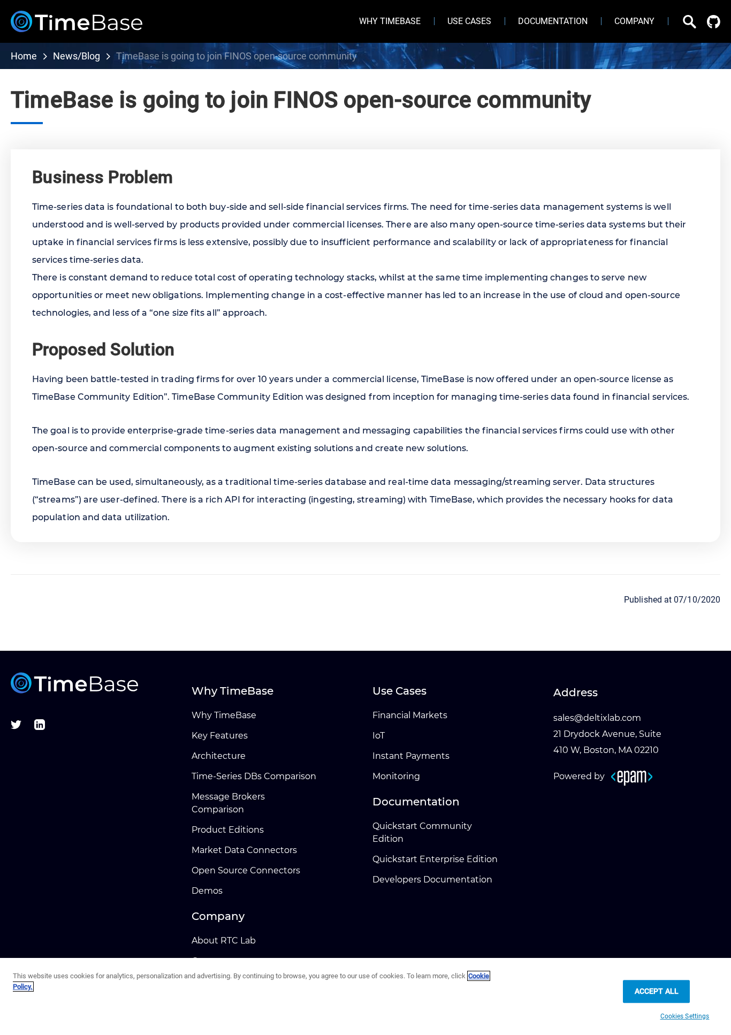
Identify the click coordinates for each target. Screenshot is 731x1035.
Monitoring (396, 776)
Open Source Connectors (246, 870)
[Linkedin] (39, 727)
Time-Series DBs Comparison (254, 776)
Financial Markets (409, 715)
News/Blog (76, 56)
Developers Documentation (432, 879)
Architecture (219, 756)
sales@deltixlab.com (597, 718)
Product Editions (228, 830)
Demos (207, 891)
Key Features (220, 735)
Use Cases (469, 21)
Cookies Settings (685, 1016)
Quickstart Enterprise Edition (435, 859)
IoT (378, 735)
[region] (365, 996)
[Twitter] (16, 727)
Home (24, 56)
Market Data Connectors (244, 850)
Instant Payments (411, 756)
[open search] (682, 21)
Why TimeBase (224, 715)
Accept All (657, 991)
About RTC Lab (224, 940)
